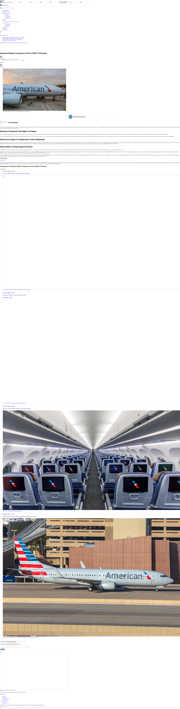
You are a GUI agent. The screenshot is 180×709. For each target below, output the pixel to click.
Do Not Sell (5, 703)
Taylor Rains (2, 58)
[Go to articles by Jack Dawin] (1, 65)
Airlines (4, 42)
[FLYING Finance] (85, 2)
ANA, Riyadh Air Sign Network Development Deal (12, 39)
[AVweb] (25, 2)
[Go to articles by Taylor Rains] (90, 57)
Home (1, 42)
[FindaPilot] (75, 2)
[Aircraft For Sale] (35, 2)
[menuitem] (91, 10)
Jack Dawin (2, 67)
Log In (4, 701)
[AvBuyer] (45, 2)
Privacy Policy (5, 700)
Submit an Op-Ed (6, 698)
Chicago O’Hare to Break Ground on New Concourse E (13, 38)
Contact (4, 697)
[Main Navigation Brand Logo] (5, 5)
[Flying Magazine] (15, 2)
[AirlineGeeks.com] (5, 2)
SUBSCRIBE (2, 694)
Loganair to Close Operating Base (9, 40)
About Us (4, 696)
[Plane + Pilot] (65, 2)
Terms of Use (5, 699)
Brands (2, 0)
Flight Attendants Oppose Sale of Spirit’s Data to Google (13, 37)
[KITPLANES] (55, 2)
